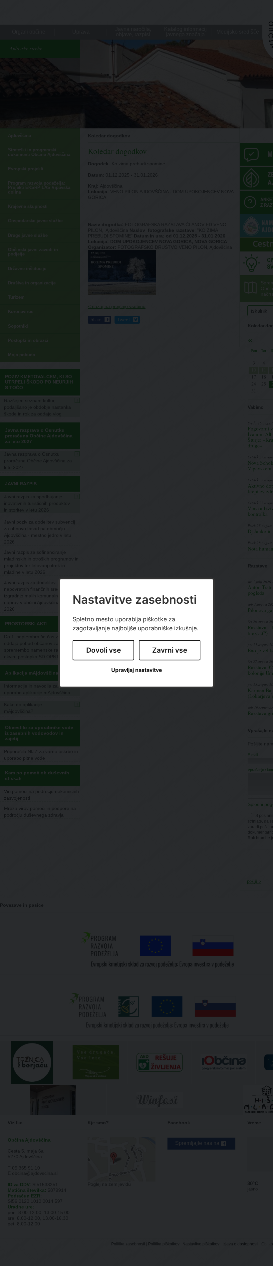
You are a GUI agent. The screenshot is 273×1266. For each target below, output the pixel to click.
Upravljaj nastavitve (136, 670)
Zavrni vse (169, 650)
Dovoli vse (103, 650)
